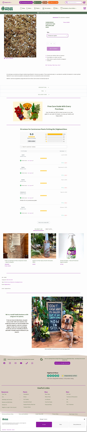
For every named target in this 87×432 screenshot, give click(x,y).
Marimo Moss (48, 396)
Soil (12, 279)
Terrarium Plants (27, 407)
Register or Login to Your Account (9, 407)
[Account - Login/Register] (84, 2)
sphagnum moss (19, 282)
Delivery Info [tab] (42, 94)
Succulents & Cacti (28, 402)
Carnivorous (6, 282)
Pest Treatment (69, 404)
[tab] (38, 229)
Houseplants (26, 394)
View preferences (77, 424)
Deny (60, 424)
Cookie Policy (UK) (39, 414)
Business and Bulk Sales (7, 402)
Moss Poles (47, 394)
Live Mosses (47, 399)
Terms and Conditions (23, 414)
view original (30, 160)
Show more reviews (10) (44, 222)
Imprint (13, 429)
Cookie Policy (4, 429)
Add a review (31, 141)
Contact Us (4, 404)
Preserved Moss (48, 404)
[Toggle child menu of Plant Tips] (20, 394)
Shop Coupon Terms (73, 414)
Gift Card (68, 394)
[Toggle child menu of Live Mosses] (63, 399)
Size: (48, 32)
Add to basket (54, 48)
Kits (67, 402)
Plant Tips (4, 394)
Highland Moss (7, 284)
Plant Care (9, 279)
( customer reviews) (63, 17)
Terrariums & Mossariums (71, 396)
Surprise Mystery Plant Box (29, 404)
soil (15, 282)
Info (3, 396)
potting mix (11, 282)
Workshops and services (7, 399)
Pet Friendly (26, 399)
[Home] (46, 65)
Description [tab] (42, 87)
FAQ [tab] (42, 91)
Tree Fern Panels (48, 402)
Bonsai (25, 396)
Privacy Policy (9, 429)
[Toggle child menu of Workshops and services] (20, 399)
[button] (84, 419)
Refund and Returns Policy (7, 414)
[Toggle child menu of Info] (20, 397)
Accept (44, 424)
